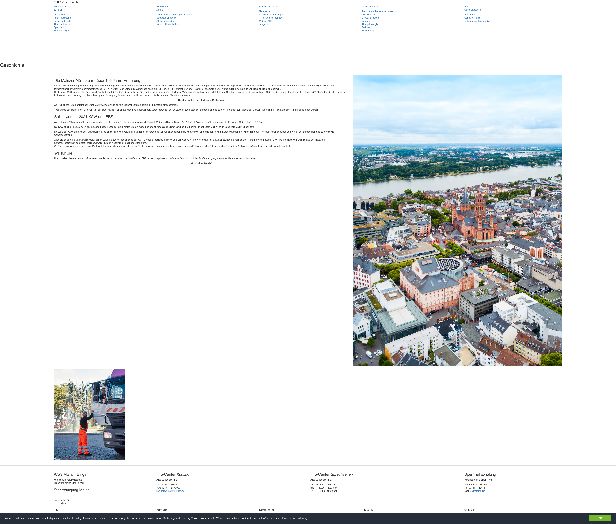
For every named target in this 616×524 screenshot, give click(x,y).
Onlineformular (477, 490)
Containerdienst (472, 17)
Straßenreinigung (62, 30)
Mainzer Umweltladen (167, 24)
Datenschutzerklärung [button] (294, 518)
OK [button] (600, 518)
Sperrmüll (59, 27)
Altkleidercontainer (165, 20)
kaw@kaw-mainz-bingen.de (170, 490)
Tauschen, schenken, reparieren (378, 11)
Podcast (366, 27)
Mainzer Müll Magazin (265, 22)
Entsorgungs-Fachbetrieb (477, 20)
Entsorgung (470, 14)
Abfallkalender (61, 14)
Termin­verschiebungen (270, 17)
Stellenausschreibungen (271, 14)
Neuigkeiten (265, 11)
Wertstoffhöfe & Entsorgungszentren (174, 14)
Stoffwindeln (368, 30)
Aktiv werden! (368, 14)
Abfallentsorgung (62, 17)
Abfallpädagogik (370, 24)
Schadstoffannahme (166, 17)
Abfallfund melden (63, 24)
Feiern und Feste (62, 20)
